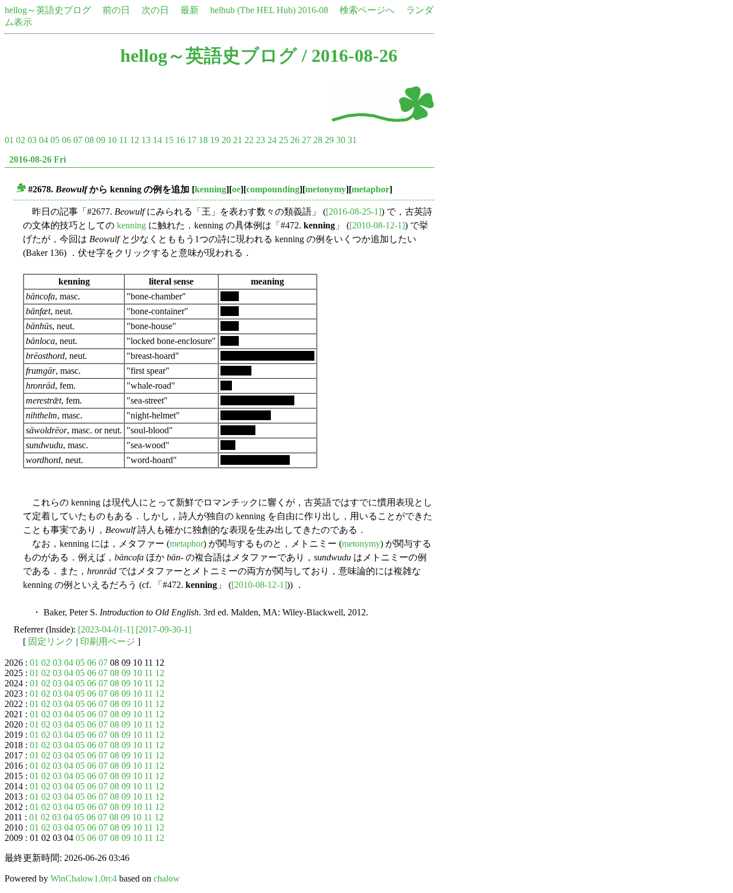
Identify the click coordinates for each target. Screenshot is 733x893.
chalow (166, 878)
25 (283, 140)
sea (226, 385)
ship (227, 445)
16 (180, 140)
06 (66, 140)
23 (260, 140)
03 (32, 140)
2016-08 (313, 10)
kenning (210, 189)
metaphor (370, 189)
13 (146, 140)
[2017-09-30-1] (163, 629)
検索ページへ (367, 10)
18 (203, 140)
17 (191, 140)
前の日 (116, 10)
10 (112, 140)
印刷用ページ (107, 641)
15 (169, 140)
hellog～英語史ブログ (48, 10)
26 (294, 140)
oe (236, 189)
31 (352, 140)
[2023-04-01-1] (105, 629)
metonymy (325, 189)
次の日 (155, 10)
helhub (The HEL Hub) (252, 10)
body (229, 296)
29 (329, 140)
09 (100, 140)
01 (9, 140)
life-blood (237, 430)
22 (249, 140)
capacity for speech (255, 460)
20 (226, 140)
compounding (272, 189)
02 (20, 140)
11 (123, 140)
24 (272, 140)
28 (317, 140)
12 (134, 140)
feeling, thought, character (267, 356)
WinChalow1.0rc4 (83, 878)
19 (214, 140)
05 (55, 140)
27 (306, 140)
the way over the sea (257, 400)
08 (89, 140)
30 (340, 140)
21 (237, 140)
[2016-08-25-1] (353, 211)
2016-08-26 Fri (37, 159)
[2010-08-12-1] (377, 225)
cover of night (245, 415)
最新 (189, 10)
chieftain (235, 371)
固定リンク (51, 641)
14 (157, 140)
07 (77, 140)
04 (43, 140)
